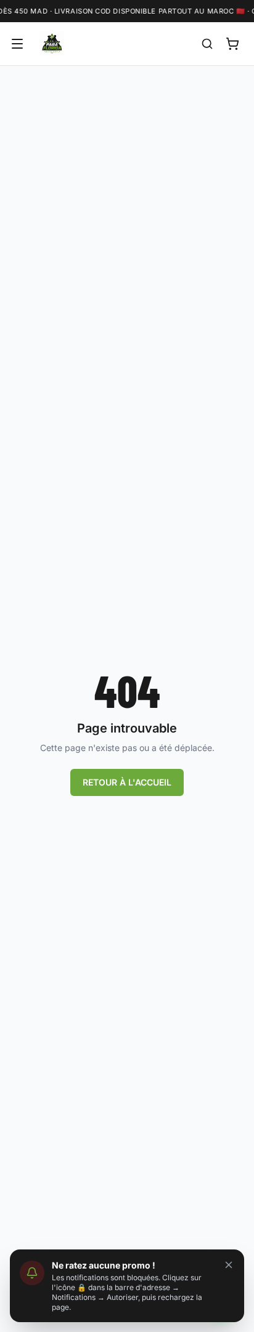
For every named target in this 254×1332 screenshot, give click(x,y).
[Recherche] (207, 44)
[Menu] (17, 43)
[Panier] (232, 43)
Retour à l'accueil (127, 782)
